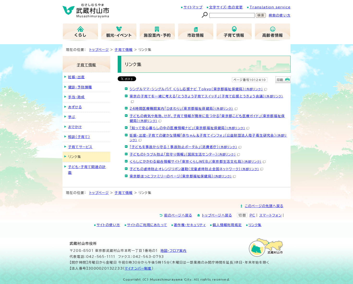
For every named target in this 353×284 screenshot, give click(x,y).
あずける (75, 107)
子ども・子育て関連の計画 (87, 169)
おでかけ (75, 127)
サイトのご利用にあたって (147, 225)
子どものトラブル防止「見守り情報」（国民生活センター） (183, 154)
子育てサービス (80, 147)
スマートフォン (270, 215)
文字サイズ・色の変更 (226, 7)
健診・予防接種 (80, 87)
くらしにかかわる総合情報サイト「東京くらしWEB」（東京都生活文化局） (196, 161)
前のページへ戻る (178, 215)
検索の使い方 (280, 15)
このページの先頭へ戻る (264, 206)
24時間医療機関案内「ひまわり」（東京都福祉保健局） (181, 108)
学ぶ (71, 117)
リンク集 (255, 225)
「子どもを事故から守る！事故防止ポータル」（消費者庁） (183, 147)
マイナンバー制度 (138, 268)
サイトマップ (192, 7)
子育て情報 (124, 49)
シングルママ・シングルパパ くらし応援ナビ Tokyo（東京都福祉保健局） (196, 89)
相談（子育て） (79, 137)
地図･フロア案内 (173, 250)
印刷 (280, 79)
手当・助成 (76, 97)
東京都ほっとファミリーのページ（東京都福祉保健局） (181, 176)
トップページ (99, 49)
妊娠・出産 (76, 77)
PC (252, 215)
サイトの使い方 (108, 225)
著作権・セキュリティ (190, 225)
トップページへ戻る (217, 215)
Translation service (270, 7)
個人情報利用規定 (227, 225)
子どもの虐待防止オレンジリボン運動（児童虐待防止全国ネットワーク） (194, 169)
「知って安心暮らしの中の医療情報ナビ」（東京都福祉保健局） (187, 128)
